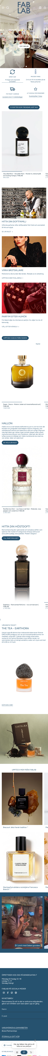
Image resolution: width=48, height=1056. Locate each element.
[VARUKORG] (45, 7)
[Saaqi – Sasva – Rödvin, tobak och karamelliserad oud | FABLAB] (22, 372)
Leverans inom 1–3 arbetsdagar (12, 97)
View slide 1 (21, 66)
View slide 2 (24, 66)
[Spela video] (16, 945)
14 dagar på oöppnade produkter (12, 80)
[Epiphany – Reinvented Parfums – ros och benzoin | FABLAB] (22, 572)
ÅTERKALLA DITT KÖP (11, 1037)
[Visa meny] (3, 7)
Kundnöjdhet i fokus (35, 96)
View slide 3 (26, 66)
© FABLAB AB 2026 (8, 1051)
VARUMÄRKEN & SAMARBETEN (15, 1028)
